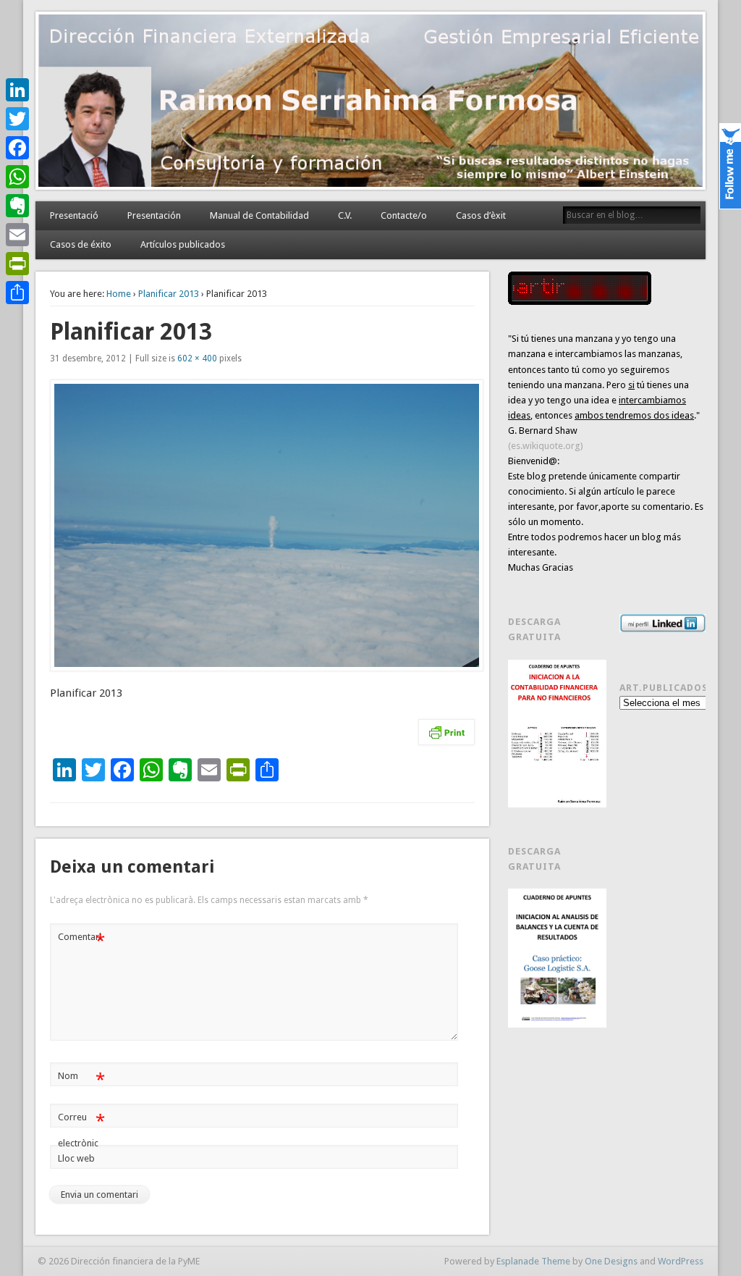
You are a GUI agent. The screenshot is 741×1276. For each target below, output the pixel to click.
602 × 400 (197, 358)
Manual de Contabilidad (259, 215)
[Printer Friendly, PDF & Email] (446, 732)
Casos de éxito (80, 244)
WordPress (680, 1261)
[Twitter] (17, 118)
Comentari (81, 940)
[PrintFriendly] (17, 263)
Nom (81, 1079)
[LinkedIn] (17, 89)
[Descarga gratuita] (557, 733)
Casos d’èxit (481, 215)
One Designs (611, 1261)
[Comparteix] (17, 292)
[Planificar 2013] (262, 525)
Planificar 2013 (168, 293)
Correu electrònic (81, 1130)
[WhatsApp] (17, 176)
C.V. (345, 215)
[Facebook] (17, 147)
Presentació (74, 215)
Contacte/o (404, 215)
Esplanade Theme (533, 1261)
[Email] (17, 234)
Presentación (154, 215)
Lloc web (76, 1158)
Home (118, 293)
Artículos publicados (182, 244)
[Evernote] (17, 205)
